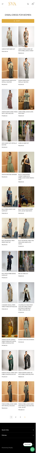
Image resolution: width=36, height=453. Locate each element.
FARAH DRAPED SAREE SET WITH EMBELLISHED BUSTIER (25, 366)
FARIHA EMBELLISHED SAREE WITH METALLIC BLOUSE (8, 398)
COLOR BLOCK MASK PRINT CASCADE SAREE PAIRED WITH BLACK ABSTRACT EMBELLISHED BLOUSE (25, 301)
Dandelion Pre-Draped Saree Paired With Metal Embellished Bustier (9, 334)
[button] (3, 4)
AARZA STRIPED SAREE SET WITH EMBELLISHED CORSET (25, 49)
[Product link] (9, 39)
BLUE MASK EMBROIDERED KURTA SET (9, 269)
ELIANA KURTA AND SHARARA (23, 333)
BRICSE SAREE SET (23, 268)
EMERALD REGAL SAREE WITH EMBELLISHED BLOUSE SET (9, 366)
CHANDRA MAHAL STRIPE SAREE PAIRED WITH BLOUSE (8, 300)
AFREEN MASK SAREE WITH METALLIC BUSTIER (9, 79)
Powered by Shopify (7, 440)
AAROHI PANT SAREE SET (8, 48)
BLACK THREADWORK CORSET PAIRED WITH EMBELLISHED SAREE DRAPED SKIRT (23, 174)
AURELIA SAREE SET (23, 141)
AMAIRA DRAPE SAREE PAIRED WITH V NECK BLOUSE (7, 110)
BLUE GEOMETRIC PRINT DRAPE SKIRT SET (8, 237)
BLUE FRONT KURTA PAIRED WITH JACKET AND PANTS (25, 206)
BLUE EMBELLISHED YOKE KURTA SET (8, 206)
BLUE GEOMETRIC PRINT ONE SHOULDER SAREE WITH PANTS (24, 238)
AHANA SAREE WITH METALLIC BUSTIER (23, 79)
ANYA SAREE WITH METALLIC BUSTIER (7, 142)
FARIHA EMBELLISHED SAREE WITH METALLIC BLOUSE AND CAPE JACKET (25, 398)
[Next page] (24, 410)
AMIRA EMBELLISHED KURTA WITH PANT (25, 110)
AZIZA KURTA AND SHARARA (9, 172)
